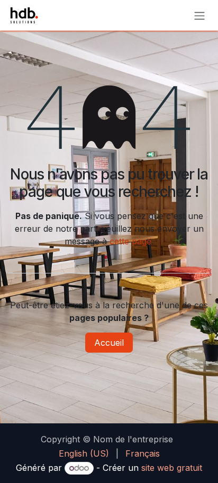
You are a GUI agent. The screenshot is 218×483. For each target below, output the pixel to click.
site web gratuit (171, 467)
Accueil (109, 342)
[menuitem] (84, 453)
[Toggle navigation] (199, 15)
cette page (130, 241)
